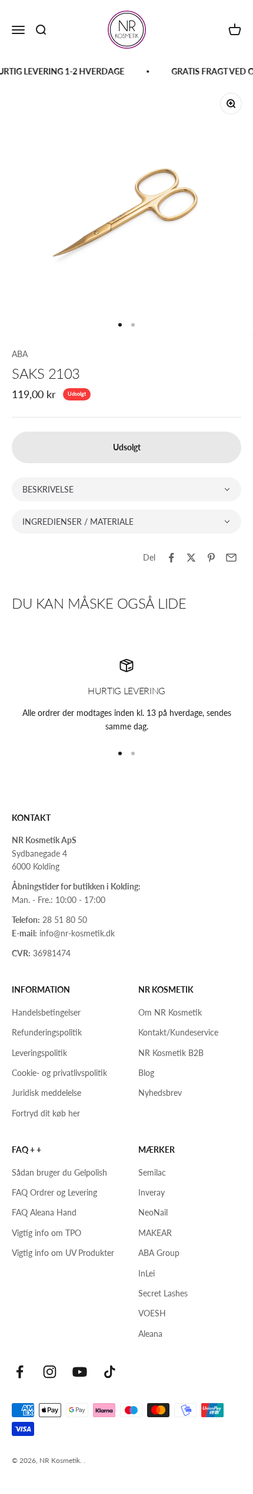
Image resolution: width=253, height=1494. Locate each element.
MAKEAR (155, 1233)
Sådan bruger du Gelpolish (59, 1172)
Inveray (151, 1192)
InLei (146, 1273)
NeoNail (153, 1212)
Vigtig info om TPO (46, 1233)
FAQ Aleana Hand (44, 1212)
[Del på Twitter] (191, 558)
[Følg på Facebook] (20, 1372)
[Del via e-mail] (231, 558)
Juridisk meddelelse (46, 1093)
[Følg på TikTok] (110, 1372)
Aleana (150, 1334)
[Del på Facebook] (171, 558)
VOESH (152, 1313)
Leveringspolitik (39, 1053)
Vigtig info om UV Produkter (63, 1253)
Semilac (152, 1172)
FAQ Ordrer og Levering (54, 1192)
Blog (146, 1073)
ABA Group (158, 1253)
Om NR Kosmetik (170, 1012)
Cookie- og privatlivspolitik (59, 1073)
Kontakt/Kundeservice (178, 1032)
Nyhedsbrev (160, 1093)
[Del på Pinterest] (211, 558)
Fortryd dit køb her (46, 1113)
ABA (20, 354)
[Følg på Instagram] (50, 1372)
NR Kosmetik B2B (171, 1053)
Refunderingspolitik (47, 1032)
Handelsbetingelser (46, 1012)
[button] (126, 489)
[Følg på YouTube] (80, 1372)
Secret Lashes (163, 1293)
